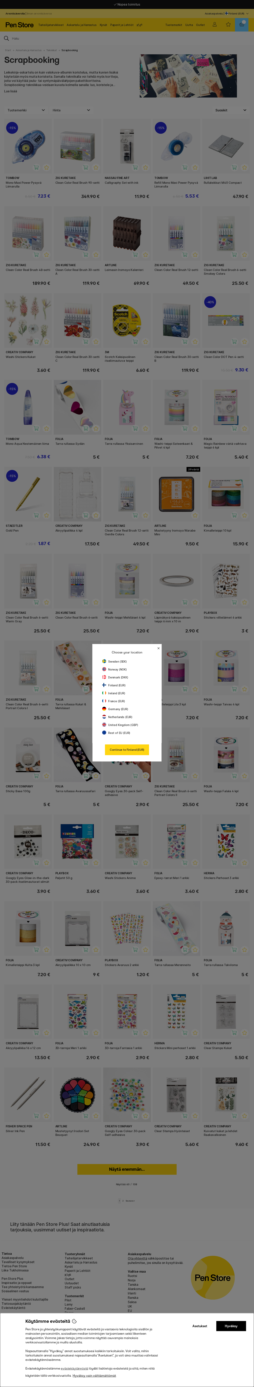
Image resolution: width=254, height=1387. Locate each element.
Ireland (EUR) (116, 693)
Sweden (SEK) (117, 661)
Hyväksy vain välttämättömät (94, 1375)
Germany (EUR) (118, 709)
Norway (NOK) (117, 669)
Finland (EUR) (117, 685)
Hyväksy (231, 1326)
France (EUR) (116, 701)
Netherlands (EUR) (120, 717)
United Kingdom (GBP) (123, 725)
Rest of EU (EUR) (119, 733)
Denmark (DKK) (118, 677)
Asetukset (199, 1326)
